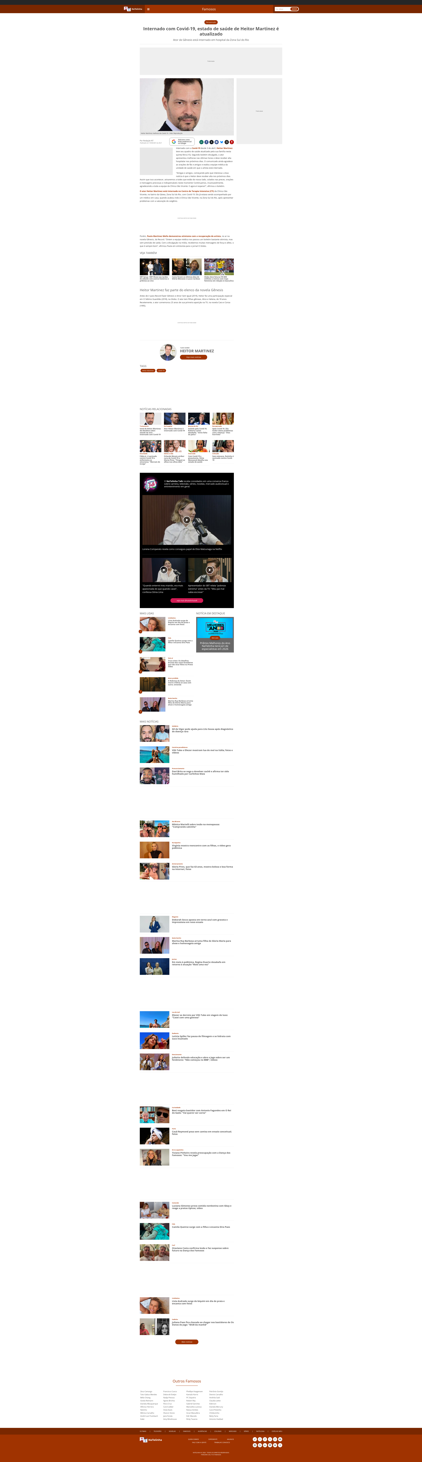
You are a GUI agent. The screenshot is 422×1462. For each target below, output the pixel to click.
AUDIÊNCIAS (202, 1431)
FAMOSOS (186, 1431)
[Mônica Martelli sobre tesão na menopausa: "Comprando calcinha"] (154, 829)
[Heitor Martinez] (168, 352)
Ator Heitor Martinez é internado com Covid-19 (174, 429)
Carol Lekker (168, 1407)
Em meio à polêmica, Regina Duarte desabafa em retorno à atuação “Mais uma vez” (198, 963)
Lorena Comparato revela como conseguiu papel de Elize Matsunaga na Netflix (182, 549)
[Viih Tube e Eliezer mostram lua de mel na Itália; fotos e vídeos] (154, 754)
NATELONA (260, 1431)
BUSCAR (294, 9)
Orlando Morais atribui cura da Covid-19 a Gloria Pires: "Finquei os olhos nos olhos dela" (174, 459)
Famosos (209, 9)
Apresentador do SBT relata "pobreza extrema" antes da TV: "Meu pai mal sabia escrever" (207, 589)
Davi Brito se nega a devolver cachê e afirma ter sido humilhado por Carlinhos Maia (200, 772)
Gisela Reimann (146, 1400)
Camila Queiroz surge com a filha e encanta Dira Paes (180, 641)
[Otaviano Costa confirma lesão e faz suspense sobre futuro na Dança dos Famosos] (154, 1252)
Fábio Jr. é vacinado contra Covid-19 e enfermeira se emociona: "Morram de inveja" (150, 460)
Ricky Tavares (191, 1419)
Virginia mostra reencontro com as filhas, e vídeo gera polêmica (201, 846)
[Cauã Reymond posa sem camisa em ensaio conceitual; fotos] (154, 1136)
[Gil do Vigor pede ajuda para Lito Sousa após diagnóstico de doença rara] (154, 733)
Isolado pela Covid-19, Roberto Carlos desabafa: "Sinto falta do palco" (197, 431)
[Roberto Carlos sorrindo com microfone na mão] (199, 418)
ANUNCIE (230, 1439)
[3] (152, 664)
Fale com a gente (199, 1442)
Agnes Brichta (169, 1400)
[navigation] (148, 9)
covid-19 (161, 371)
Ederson (212, 1404)
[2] (152, 644)
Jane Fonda (167, 1416)
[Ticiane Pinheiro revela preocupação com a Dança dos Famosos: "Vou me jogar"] (154, 1157)
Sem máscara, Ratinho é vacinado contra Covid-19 (223, 458)
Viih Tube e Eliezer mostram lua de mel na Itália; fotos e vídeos (202, 751)
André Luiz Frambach (149, 1416)
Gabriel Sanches (193, 1404)
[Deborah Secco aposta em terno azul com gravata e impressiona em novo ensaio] (154, 924)
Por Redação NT (146, 140)
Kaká (142, 1419)
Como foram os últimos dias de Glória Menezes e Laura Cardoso (186, 278)
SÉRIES (246, 1431)
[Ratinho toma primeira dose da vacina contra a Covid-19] (223, 446)
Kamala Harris (192, 1394)
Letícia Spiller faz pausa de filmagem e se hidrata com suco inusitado (201, 1037)
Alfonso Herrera (147, 1407)
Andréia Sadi (214, 1397)
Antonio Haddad (216, 1419)
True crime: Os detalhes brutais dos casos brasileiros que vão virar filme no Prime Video (180, 664)
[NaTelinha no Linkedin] (265, 1445)
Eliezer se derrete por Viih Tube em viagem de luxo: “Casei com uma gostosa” (200, 1016)
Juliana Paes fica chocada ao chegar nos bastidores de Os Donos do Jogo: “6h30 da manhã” (203, 1323)
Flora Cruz (167, 1404)
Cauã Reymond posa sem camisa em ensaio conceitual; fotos (202, 1132)
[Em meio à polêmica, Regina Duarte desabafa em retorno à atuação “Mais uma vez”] (154, 966)
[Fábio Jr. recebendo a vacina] (150, 446)
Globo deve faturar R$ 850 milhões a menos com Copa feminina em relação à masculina (219, 279)
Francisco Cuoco (170, 1391)
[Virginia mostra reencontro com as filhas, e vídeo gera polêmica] (154, 850)
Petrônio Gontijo (216, 1391)
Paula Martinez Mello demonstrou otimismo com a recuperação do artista (184, 236)
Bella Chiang (145, 1397)
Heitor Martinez (225, 148)
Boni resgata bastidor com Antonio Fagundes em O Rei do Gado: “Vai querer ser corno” (201, 1111)
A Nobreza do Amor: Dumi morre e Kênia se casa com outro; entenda (179, 683)
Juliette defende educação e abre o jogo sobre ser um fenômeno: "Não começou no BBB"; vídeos (201, 1058)
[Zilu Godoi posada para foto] (223, 418)
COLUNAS (217, 1431)
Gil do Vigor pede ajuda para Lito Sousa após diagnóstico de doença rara (202, 730)
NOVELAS (172, 1431)
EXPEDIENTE (212, 1439)
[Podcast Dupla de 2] (270, 1445)
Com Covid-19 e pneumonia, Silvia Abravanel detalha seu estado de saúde (198, 459)
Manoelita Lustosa (194, 1407)
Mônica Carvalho (147, 1413)
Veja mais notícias (193, 357)
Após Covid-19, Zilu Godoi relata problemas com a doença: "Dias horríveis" (222, 431)
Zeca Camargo (146, 1391)
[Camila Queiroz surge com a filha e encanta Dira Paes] (154, 1231)
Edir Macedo (191, 1416)
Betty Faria (213, 1416)
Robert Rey (191, 1400)
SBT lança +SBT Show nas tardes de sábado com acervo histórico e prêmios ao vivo (154, 279)
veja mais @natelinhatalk (187, 600)
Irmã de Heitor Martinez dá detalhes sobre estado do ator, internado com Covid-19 (150, 431)
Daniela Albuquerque (149, 1404)
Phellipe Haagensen (194, 1391)
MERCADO (232, 1431)
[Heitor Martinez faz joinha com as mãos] (175, 418)
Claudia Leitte (215, 1400)
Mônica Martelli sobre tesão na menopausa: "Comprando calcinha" (196, 825)
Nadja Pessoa (169, 1397)
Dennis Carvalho (216, 1394)
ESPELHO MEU (277, 1431)
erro (232, 142)
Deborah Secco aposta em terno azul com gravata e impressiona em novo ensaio (200, 921)
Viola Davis (167, 1410)
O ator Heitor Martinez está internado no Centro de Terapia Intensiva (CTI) (177, 191)
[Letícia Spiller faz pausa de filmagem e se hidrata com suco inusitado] (154, 1040)
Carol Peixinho (215, 1410)
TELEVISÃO (157, 1431)
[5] (152, 704)
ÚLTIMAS (143, 1431)
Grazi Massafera (193, 1413)
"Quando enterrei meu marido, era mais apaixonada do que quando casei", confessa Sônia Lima (162, 589)
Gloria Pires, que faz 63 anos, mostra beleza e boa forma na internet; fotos (202, 868)
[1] (152, 624)
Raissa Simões (192, 1410)
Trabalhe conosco (222, 1442)
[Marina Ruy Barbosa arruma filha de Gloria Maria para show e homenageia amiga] (154, 945)
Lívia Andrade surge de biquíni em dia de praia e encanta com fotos (179, 622)
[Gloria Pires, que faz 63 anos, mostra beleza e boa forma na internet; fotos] (154, 871)
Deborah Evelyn (169, 1394)
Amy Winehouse (170, 1419)
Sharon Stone (169, 1413)
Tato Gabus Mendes (148, 1394)
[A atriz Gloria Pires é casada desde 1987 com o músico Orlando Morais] (175, 446)
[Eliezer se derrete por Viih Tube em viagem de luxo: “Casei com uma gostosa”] (154, 1019)
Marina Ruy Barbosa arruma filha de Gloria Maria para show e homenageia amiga (180, 703)
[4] (152, 684)
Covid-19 (196, 148)
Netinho (143, 1410)
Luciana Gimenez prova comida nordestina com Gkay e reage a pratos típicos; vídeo (201, 1207)
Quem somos (193, 1439)
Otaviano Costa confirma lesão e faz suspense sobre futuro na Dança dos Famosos (200, 1249)
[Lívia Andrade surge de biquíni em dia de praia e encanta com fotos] (154, 1305)
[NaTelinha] (133, 9)
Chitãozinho (214, 1413)
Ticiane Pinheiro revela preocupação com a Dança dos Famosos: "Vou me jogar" (201, 1154)
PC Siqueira (191, 1397)
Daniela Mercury (216, 1407)
